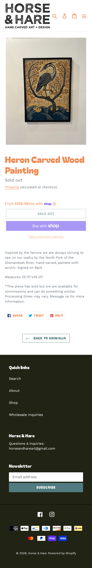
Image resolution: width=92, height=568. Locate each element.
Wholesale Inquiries (26, 415)
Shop (13, 403)
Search (15, 378)
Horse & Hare (37, 553)
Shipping (12, 187)
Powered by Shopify (62, 553)
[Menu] (84, 16)
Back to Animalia (49, 338)
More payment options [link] (46, 236)
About (14, 390)
